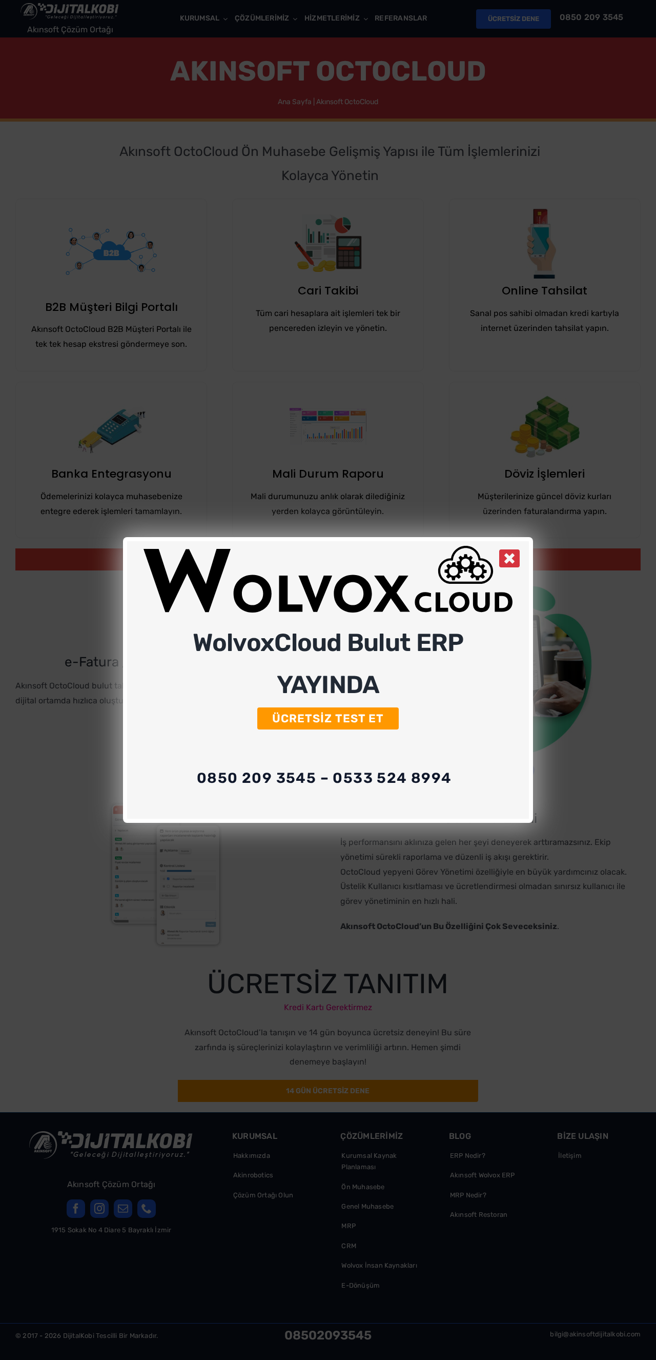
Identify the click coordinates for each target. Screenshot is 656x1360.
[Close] (509, 558)
